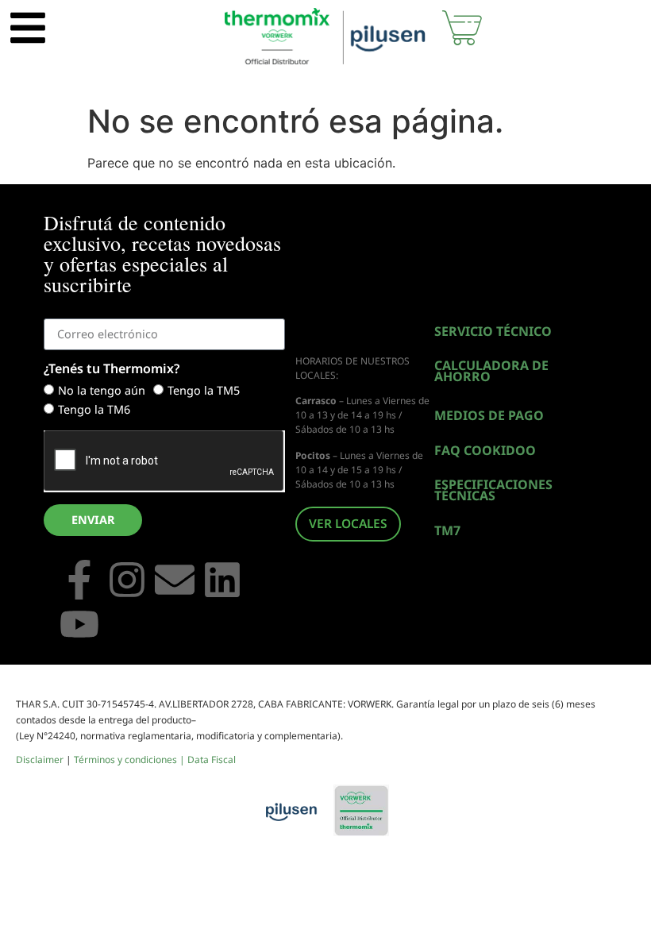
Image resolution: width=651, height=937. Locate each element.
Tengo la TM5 (204, 390)
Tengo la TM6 (94, 409)
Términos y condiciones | (130, 759)
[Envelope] (175, 582)
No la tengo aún (101, 390)
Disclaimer (40, 759)
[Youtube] (79, 626)
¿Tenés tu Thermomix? (111, 369)
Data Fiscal (211, 759)
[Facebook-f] (79, 582)
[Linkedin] (222, 582)
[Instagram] (127, 582)
